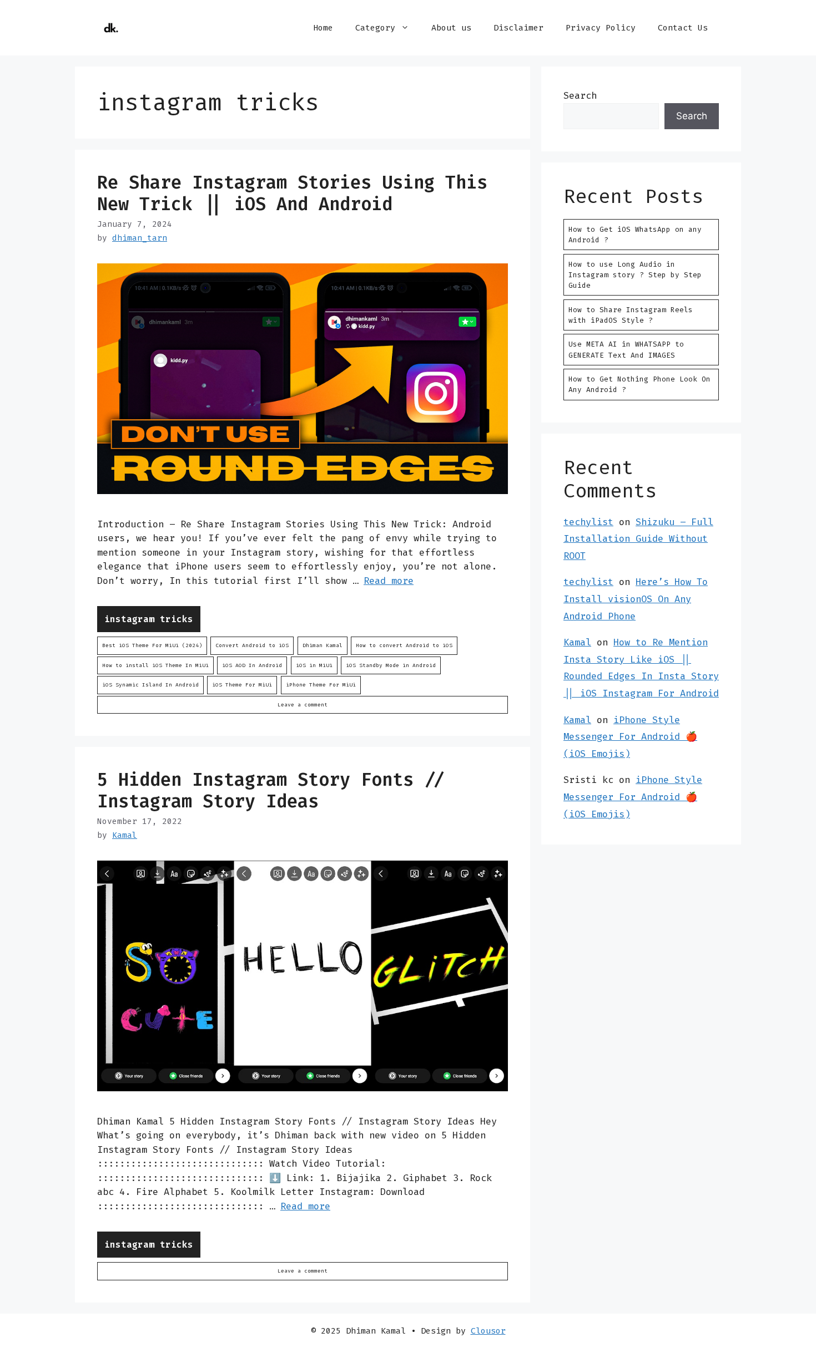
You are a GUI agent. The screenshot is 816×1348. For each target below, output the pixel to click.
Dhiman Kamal (322, 645)
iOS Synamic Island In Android (150, 684)
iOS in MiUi (314, 665)
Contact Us (683, 27)
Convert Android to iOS (252, 645)
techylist (588, 522)
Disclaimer (518, 27)
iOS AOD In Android (252, 665)
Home (323, 27)
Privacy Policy (601, 27)
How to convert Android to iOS (404, 645)
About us (451, 27)
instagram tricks (148, 619)
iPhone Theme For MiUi (321, 684)
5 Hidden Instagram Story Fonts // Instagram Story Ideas (271, 790)
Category (375, 27)
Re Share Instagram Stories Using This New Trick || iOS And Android (292, 193)
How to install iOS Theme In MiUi (155, 665)
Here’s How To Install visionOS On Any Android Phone (635, 599)
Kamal (577, 642)
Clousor (488, 1330)
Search (580, 95)
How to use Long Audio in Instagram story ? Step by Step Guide (635, 275)
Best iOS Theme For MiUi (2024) (152, 645)
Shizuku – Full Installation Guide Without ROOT (638, 539)
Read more (389, 580)
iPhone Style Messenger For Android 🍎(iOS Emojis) (630, 737)
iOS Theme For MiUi (242, 684)
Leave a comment (303, 704)
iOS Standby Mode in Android (391, 665)
